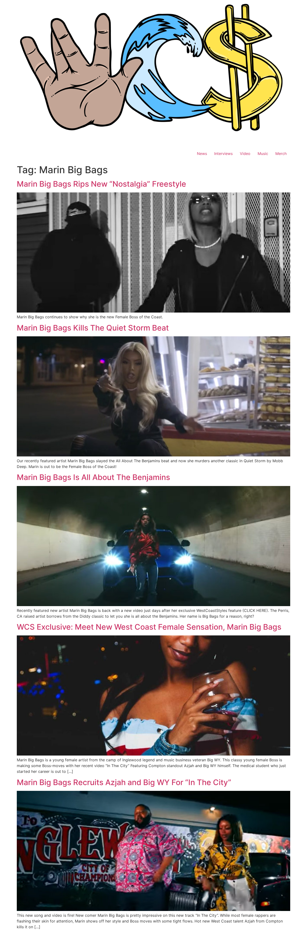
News (202, 153)
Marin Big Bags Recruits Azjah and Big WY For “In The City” (124, 782)
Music (263, 153)
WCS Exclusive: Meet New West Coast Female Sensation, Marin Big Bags (149, 627)
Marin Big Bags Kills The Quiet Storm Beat (93, 327)
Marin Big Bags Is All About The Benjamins (93, 477)
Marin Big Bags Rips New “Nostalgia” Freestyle (101, 184)
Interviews (223, 153)
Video (245, 153)
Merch (281, 153)
